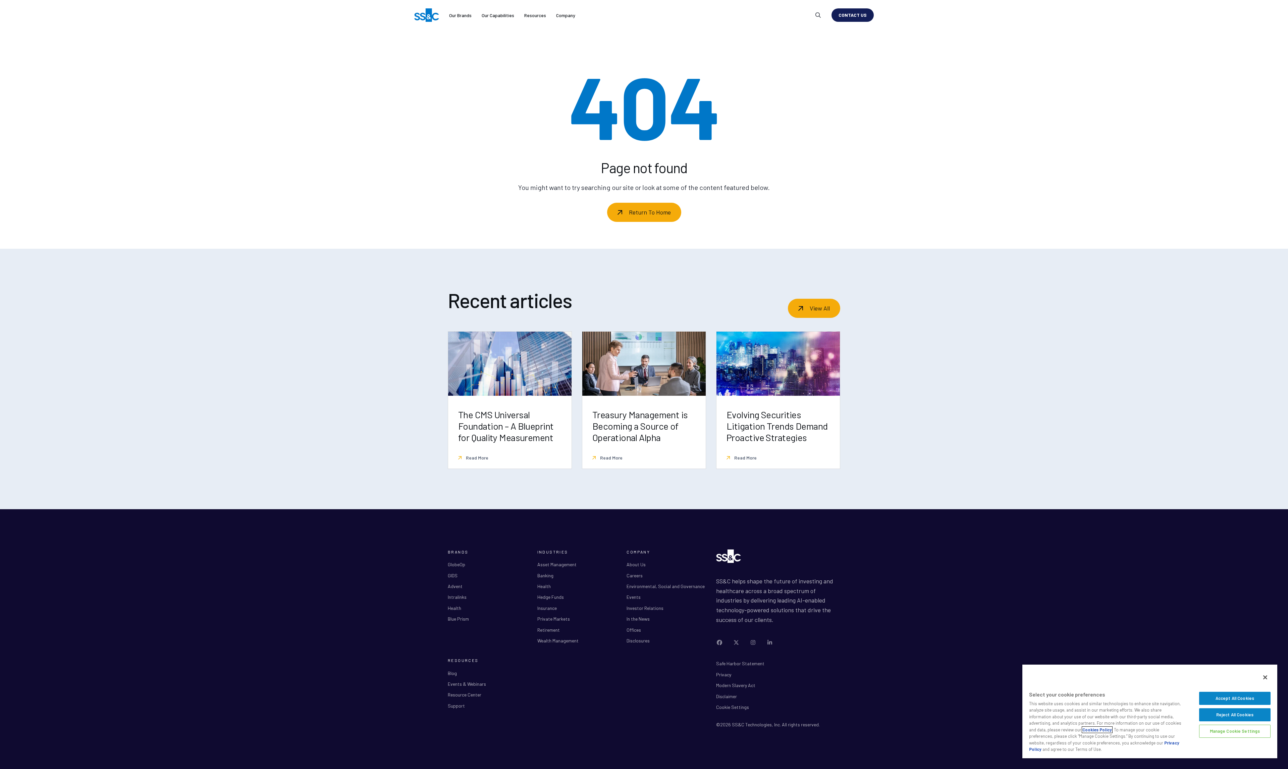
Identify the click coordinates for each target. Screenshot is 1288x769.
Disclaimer (726, 696)
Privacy (723, 674)
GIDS (453, 575)
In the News (638, 619)
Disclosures (638, 640)
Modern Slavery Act (735, 685)
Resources (535, 15)
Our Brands (460, 15)
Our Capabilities (498, 15)
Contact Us (853, 15)
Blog (452, 673)
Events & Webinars (467, 684)
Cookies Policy (1097, 729)
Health (454, 608)
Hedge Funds (550, 597)
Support (456, 706)
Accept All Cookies (1235, 698)
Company (565, 15)
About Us (636, 564)
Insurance (547, 608)
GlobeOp (456, 564)
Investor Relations (645, 608)
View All (820, 308)
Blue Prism (458, 619)
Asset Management (557, 564)
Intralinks (457, 597)
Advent (455, 586)
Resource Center (464, 695)
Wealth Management (558, 640)
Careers (635, 575)
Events (634, 597)
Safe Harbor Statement (740, 663)
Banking (545, 575)
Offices (634, 630)
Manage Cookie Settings (1235, 731)
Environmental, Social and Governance (666, 586)
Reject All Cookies (1234, 714)
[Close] (1265, 677)
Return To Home (650, 212)
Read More (476, 458)
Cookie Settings (732, 707)
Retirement (548, 630)
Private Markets (553, 619)
